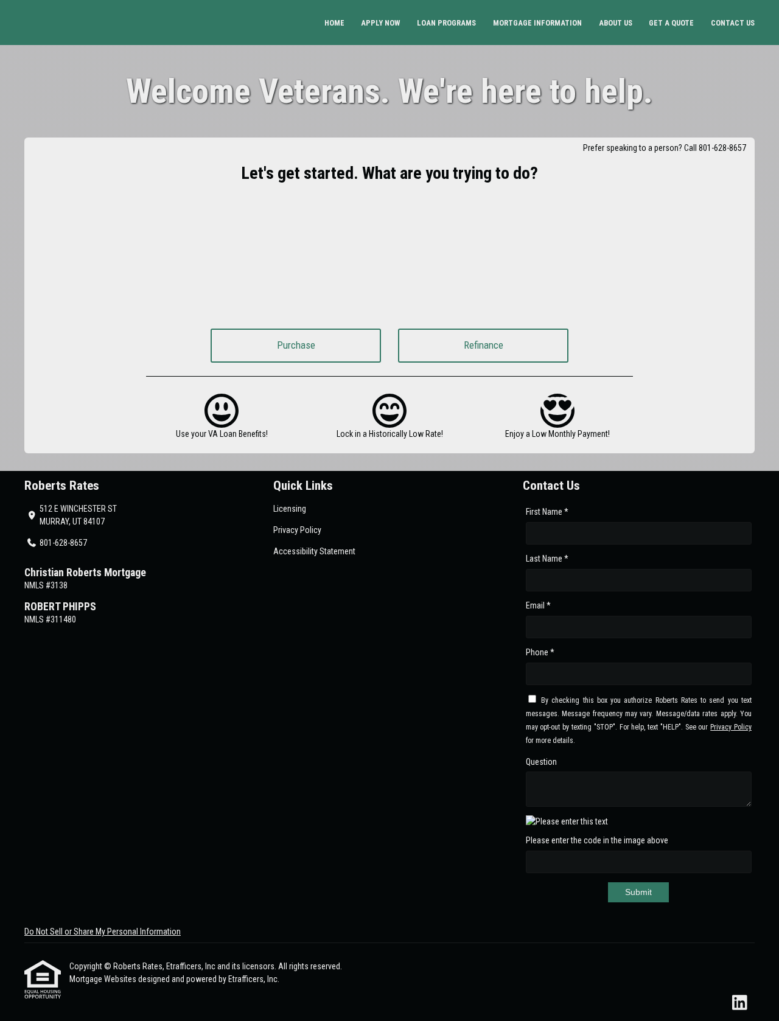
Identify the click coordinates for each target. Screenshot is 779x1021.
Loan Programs (446, 22)
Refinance (483, 345)
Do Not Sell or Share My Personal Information (102, 931)
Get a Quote (671, 22)
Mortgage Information (537, 22)
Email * (538, 605)
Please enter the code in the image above (597, 840)
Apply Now (380, 22)
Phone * (540, 652)
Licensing (289, 509)
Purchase (296, 345)
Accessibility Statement (314, 551)
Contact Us (733, 22)
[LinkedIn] (739, 1003)
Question (541, 762)
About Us (615, 22)
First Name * (547, 512)
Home (334, 22)
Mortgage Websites (103, 979)
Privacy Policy (297, 530)
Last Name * (547, 558)
